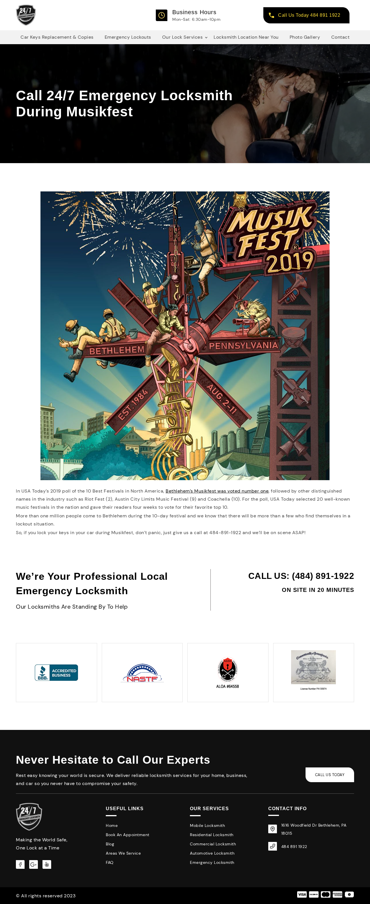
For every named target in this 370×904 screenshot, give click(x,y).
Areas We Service (123, 853)
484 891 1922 (294, 846)
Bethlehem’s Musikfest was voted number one (217, 491)
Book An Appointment (127, 834)
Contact (340, 37)
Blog (110, 844)
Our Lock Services (182, 37)
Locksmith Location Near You (246, 37)
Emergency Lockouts (128, 37)
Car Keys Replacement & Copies (57, 37)
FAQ (110, 862)
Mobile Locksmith (207, 825)
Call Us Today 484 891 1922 (309, 15)
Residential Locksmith (212, 834)
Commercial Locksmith (213, 844)
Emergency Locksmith (212, 862)
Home (112, 825)
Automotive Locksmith (212, 853)
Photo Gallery (305, 37)
